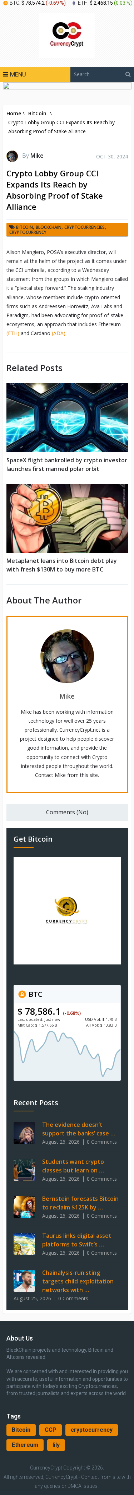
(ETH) (12, 333)
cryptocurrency (92, 1429)
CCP (50, 1429)
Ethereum (25, 1444)
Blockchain (48, 227)
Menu (18, 74)
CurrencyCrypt (46, 1468)
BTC (35, 994)
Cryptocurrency (27, 232)
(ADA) (58, 333)
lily (56, 1444)
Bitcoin (21, 1429)
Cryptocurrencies (84, 227)
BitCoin (24, 227)
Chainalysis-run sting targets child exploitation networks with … (78, 1281)
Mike (37, 155)
